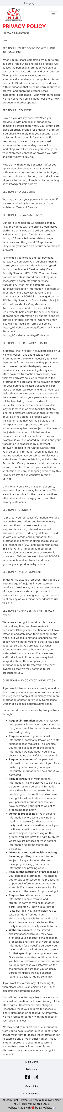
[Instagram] (36, 1077)
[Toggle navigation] (53, 14)
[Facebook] (27, 1077)
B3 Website (46, 1107)
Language (30, 3)
